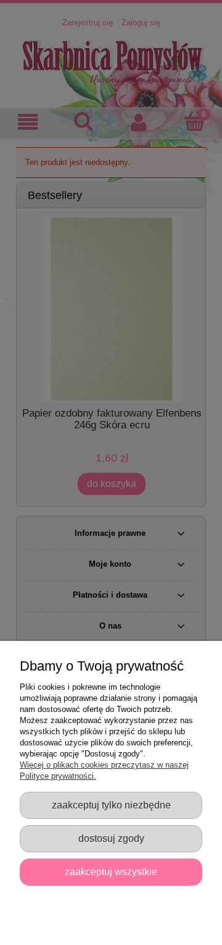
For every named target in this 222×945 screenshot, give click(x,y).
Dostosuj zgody (111, 838)
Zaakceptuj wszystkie (111, 871)
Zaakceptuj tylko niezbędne (111, 804)
